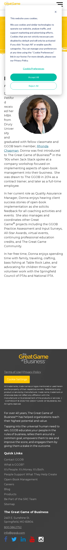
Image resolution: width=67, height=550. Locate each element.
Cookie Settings (17, 379)
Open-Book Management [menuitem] (21, 479)
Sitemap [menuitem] (9, 504)
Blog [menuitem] (7, 489)
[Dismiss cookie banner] (55, 12)
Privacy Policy (32, 372)
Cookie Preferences (33, 68)
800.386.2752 (13, 527)
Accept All (33, 77)
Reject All (33, 85)
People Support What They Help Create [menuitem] (30, 474)
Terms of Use (12, 372)
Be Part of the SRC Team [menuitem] (20, 499)
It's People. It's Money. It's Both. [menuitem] (24, 469)
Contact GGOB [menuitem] (14, 459)
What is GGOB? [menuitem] (14, 464)
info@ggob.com (14, 532)
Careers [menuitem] (9, 484)
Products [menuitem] (10, 494)
